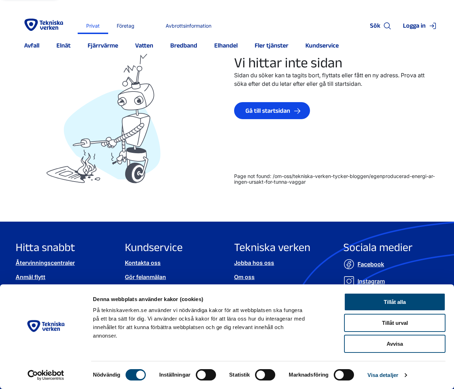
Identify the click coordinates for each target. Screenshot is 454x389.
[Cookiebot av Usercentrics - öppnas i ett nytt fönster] (46, 375)
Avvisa (395, 344)
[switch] (206, 374)
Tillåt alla (395, 302)
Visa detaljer (382, 375)
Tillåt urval (395, 323)
